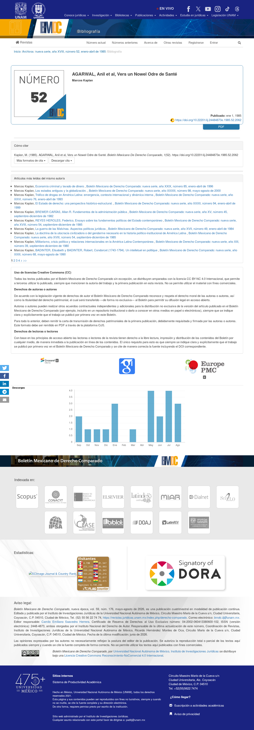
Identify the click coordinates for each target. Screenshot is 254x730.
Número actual (96, 42)
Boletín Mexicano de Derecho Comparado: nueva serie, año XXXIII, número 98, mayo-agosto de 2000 (155, 190)
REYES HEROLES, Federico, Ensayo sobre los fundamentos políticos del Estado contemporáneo (99, 220)
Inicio (17, 51)
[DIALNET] (199, 497)
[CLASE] (84, 522)
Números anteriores (125, 42)
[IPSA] (55, 522)
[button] (24, 42)
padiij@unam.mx (135, 720)
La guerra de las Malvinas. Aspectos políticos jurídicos (71, 228)
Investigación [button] (101, 15)
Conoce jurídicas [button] (75, 15)
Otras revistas (173, 42)
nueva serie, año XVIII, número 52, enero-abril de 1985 (71, 51)
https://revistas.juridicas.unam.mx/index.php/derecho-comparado (145, 617)
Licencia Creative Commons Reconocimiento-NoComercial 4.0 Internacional (113, 655)
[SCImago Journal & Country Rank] (52, 573)
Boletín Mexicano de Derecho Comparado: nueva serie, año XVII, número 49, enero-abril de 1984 (171, 228)
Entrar (214, 42)
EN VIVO (167, 8)
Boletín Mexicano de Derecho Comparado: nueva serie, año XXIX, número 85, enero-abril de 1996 (149, 186)
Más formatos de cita (30, 160)
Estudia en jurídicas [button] (193, 15)
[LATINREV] (170, 522)
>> (25, 260)
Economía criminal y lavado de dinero (60, 186)
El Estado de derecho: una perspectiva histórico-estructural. (74, 203)
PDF (221, 126)
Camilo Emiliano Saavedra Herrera (65, 621)
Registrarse (196, 42)
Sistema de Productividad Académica (77, 682)
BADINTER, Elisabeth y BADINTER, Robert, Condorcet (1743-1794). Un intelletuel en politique (96, 250)
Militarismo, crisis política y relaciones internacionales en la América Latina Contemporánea (94, 241)
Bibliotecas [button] (122, 15)
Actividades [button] (167, 15)
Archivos (28, 51)
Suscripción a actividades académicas (199, 705)
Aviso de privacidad (187, 714)
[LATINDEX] (141, 497)
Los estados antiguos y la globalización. (61, 190)
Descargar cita (60, 160)
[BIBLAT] (113, 522)
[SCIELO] (227, 497)
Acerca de (150, 42)
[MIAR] (170, 497)
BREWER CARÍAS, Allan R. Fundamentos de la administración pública (81, 212)
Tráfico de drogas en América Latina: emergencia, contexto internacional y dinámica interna (94, 195)
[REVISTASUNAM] (199, 522)
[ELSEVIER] (113, 497)
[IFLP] (84, 497)
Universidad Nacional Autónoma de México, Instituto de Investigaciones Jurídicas (166, 651)
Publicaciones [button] (144, 15)
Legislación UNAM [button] (224, 15)
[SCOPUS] (27, 497)
